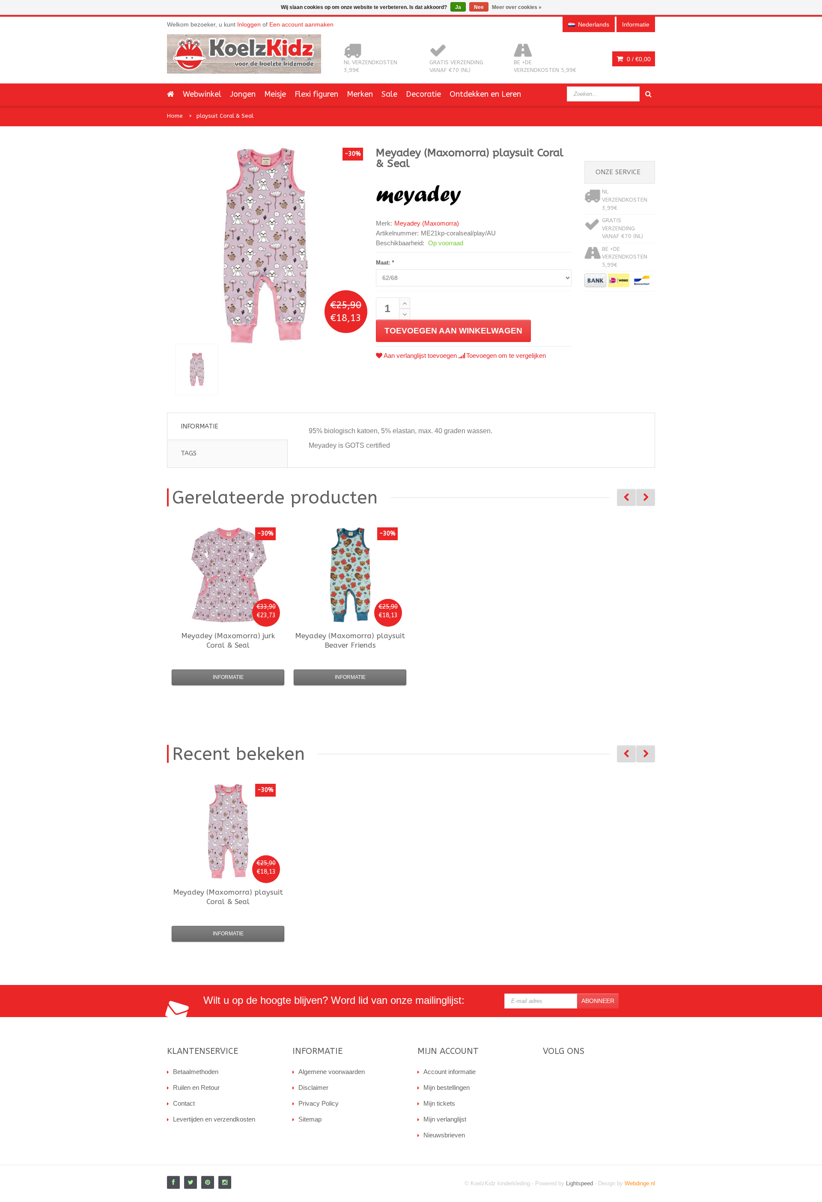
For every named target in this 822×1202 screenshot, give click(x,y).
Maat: (385, 262)
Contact (184, 1103)
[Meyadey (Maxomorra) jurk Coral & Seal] (228, 574)
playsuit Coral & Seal (225, 116)
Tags (189, 453)
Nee (479, 7)
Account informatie (449, 1071)
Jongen (243, 94)
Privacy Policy (318, 1103)
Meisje (275, 94)
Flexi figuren (316, 94)
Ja (458, 7)
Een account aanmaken (301, 24)
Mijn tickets (439, 1103)
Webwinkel (202, 94)
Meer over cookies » (517, 7)
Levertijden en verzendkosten (214, 1119)
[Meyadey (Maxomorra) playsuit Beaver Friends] (350, 574)
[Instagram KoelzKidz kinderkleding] (224, 1182)
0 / (638, 59)
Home (175, 116)
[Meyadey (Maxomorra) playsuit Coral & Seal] (197, 369)
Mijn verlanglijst (444, 1119)
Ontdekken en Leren (485, 94)
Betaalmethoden (195, 1071)
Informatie (199, 426)
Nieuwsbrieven (444, 1135)
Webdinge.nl (640, 1183)
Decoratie (423, 94)
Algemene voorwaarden (331, 1071)
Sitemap (310, 1119)
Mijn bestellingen (446, 1087)
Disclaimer (313, 1087)
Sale (389, 94)
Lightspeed (579, 1183)
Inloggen (249, 24)
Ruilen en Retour (196, 1087)
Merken (360, 94)
